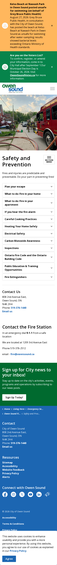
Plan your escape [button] (15, 186)
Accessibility (9, 466)
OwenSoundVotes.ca (22, 75)
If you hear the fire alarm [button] (20, 212)
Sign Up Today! (14, 397)
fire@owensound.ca (22, 354)
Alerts (6, 477)
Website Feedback (13, 469)
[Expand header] (52, 89)
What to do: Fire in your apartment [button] (19, 202)
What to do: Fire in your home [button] (23, 193)
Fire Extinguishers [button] (15, 277)
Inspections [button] (12, 248)
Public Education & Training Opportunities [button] (21, 267)
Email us (7, 311)
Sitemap (7, 462)
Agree (9, 558)
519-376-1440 (18, 307)
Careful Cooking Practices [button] (21, 219)
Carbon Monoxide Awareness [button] (22, 240)
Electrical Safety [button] (15, 233)
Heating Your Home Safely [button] (21, 226)
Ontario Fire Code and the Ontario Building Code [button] (26, 257)
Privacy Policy (18, 550)
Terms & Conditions (13, 523)
